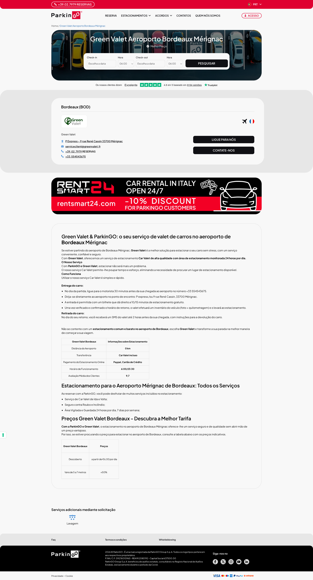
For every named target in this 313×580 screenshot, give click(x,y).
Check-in (92, 57)
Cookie (69, 576)
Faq (53, 539)
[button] (255, 4)
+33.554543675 (75, 156)
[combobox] (126, 63)
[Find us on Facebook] (215, 563)
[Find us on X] (223, 563)
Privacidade (57, 576)
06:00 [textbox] (123, 63)
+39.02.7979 (73, 151)
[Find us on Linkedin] (246, 563)
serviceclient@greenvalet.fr (83, 146)
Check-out (142, 57)
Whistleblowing (167, 539)
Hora (120, 57)
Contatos (183, 15)
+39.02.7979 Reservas (75, 4)
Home (54, 25)
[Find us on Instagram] (231, 563)
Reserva (111, 15)
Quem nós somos (207, 15)
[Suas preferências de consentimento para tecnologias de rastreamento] (3, 435)
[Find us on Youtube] (238, 563)
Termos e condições (116, 539)
